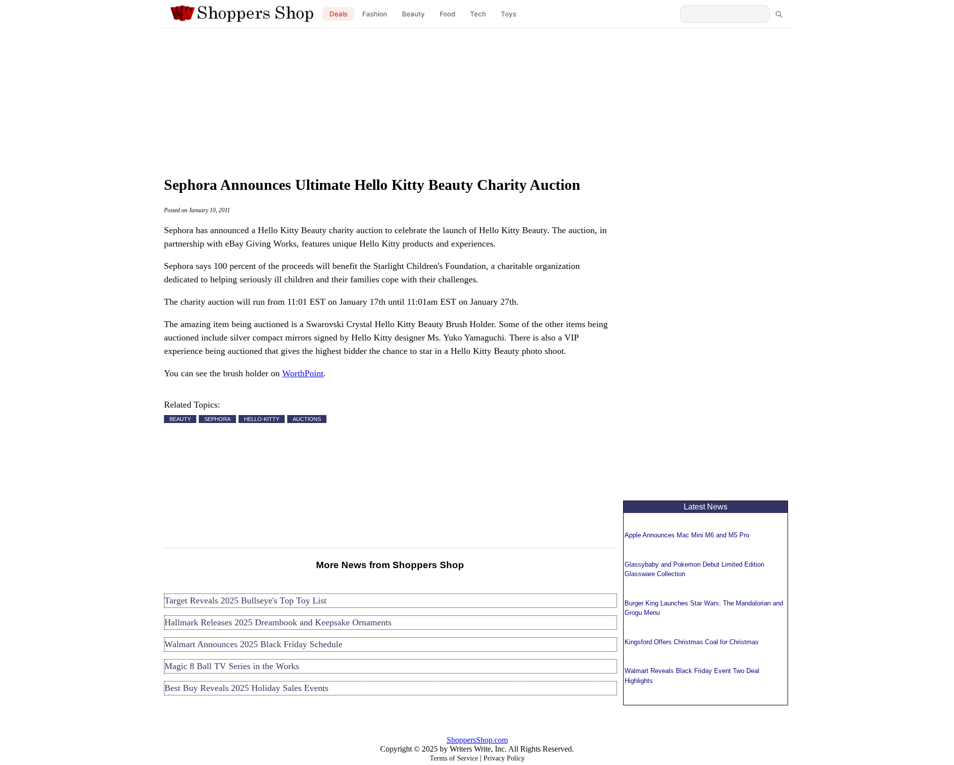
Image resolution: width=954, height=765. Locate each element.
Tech (478, 14)
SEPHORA (217, 419)
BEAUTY (180, 419)
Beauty (413, 14)
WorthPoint (302, 373)
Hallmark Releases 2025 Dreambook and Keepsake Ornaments (278, 622)
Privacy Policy (504, 758)
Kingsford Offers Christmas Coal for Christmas (692, 642)
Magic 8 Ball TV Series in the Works (231, 666)
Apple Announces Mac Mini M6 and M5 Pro (687, 535)
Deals (338, 14)
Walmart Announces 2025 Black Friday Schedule (253, 644)
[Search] (779, 14)
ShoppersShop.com (477, 740)
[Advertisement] (477, 99)
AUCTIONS (307, 419)
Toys (508, 14)
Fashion (374, 14)
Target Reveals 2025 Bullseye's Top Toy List (245, 600)
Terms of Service (454, 758)
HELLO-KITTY (261, 419)
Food (447, 14)
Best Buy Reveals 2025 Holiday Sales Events (246, 688)
